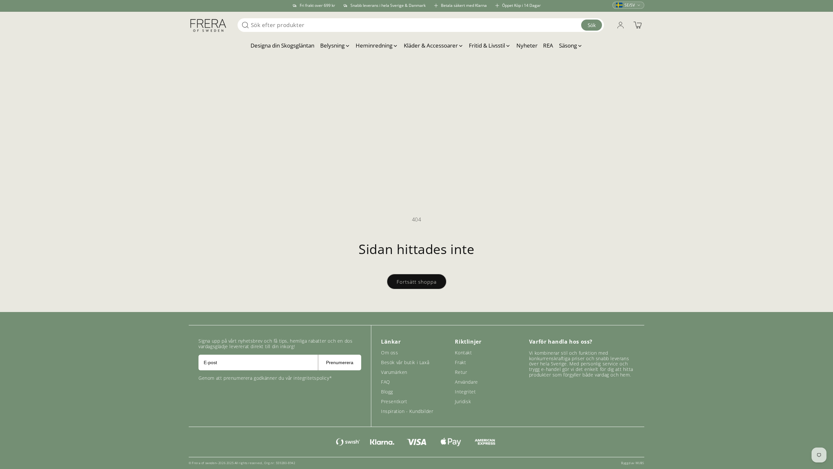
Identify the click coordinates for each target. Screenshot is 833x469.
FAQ (385, 382)
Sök (592, 25)
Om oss (389, 352)
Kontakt (463, 352)
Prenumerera (339, 362)
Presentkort (394, 401)
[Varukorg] (637, 25)
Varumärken (394, 372)
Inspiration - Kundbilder (407, 411)
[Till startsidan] (208, 25)
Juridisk (463, 401)
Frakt (460, 362)
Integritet (465, 392)
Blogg (387, 392)
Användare (466, 382)
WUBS (639, 463)
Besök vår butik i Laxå (405, 362)
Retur (461, 372)
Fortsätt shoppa (417, 281)
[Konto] (620, 25)
